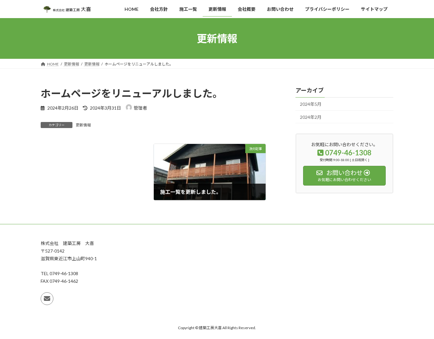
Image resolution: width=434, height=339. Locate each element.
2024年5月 (311, 104)
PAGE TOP (418, 323)
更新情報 (83, 125)
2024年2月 (311, 117)
